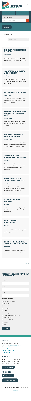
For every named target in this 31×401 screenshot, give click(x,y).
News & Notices (7, 317)
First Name (5, 287)
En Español (6, 308)
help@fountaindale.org (10, 348)
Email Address (6, 281)
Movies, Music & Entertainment (11, 315)
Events (5, 310)
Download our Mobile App (8, 350)
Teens (4, 324)
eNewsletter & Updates (9, 301)
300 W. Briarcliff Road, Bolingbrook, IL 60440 (12, 345)
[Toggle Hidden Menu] (27, 5)
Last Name (4, 293)
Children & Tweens (8, 306)
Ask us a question (6, 352)
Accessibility (15, 390)
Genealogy (6, 313)
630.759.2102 (8, 347)
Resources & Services (8, 320)
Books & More (7, 303)
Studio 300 (6, 322)
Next (26, 263)
